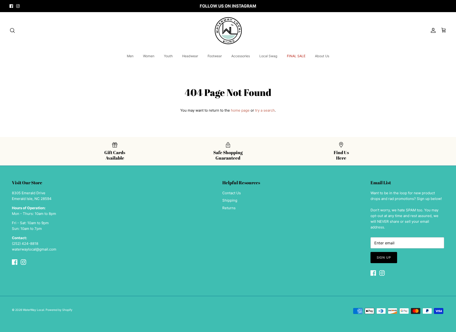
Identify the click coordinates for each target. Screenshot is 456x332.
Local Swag (268, 56)
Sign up (384, 257)
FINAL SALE (296, 56)
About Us (322, 56)
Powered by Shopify (59, 310)
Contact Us (231, 193)
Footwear (215, 56)
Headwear (190, 56)
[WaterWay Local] (228, 30)
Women (148, 56)
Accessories (240, 56)
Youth (168, 56)
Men (130, 56)
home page (240, 110)
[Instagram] (18, 6)
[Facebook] (11, 6)
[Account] (432, 30)
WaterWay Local (33, 310)
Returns (229, 208)
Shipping (229, 200)
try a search (265, 110)
